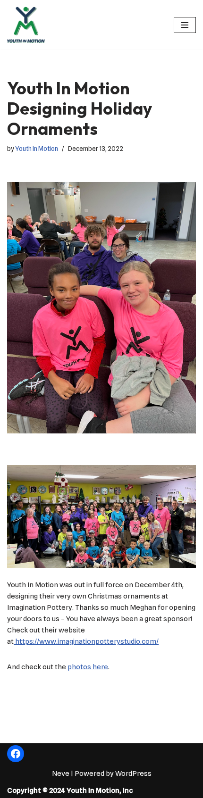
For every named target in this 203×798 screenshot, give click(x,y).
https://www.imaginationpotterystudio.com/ (86, 641)
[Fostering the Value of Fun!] (26, 25)
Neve (60, 773)
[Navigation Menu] (185, 25)
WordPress (133, 773)
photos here (88, 667)
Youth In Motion (36, 148)
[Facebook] (15, 753)
